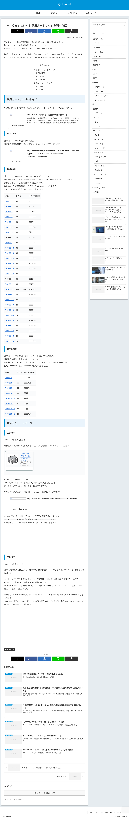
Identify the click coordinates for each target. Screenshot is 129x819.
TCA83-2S (9, 305)
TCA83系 (41, 76)
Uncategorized (10, 649)
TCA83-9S (9, 341)
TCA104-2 (9, 388)
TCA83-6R (9, 274)
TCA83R (8, 243)
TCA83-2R (9, 253)
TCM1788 (41, 73)
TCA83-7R (9, 331)
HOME (90, 812)
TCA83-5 (8, 227)
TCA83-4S (9, 315)
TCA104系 (41, 80)
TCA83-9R (9, 289)
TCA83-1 (8, 207)
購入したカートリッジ (44, 83)
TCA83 (8, 201)
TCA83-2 (8, 212)
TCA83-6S (9, 326)
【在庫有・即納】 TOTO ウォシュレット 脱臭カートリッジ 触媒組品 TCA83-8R (25, 457)
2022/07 (41, 89)
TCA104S (9, 404)
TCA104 (8, 378)
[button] (71, 31)
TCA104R (9, 393)
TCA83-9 (8, 284)
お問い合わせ (121, 812)
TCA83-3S (9, 310)
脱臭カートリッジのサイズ (45, 70)
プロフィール (99, 812)
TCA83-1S (9, 300)
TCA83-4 (8, 222)
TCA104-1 (9, 383)
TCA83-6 (8, 232)
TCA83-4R (9, 263)
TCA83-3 (8, 217)
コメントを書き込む (44, 793)
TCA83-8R (9, 336)
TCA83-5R (9, 269)
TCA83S (8, 294)
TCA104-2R (10, 398)
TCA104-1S (10, 409)
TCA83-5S (9, 320)
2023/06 (41, 86)
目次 (41, 65)
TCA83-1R (9, 248)
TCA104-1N (10, 414)
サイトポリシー (110, 812)
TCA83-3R (9, 258)
